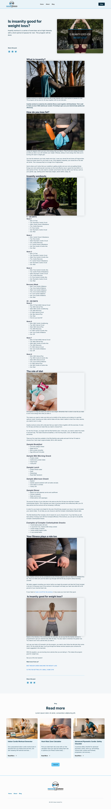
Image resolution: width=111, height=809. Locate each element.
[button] (9, 51)
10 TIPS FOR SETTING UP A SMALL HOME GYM (40, 669)
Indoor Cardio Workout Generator (20, 741)
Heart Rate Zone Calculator (51, 741)
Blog (53, 4)
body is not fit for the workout (44, 592)
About (48, 4)
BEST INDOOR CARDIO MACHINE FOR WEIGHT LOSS (42, 665)
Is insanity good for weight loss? (25, 23)
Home (42, 4)
